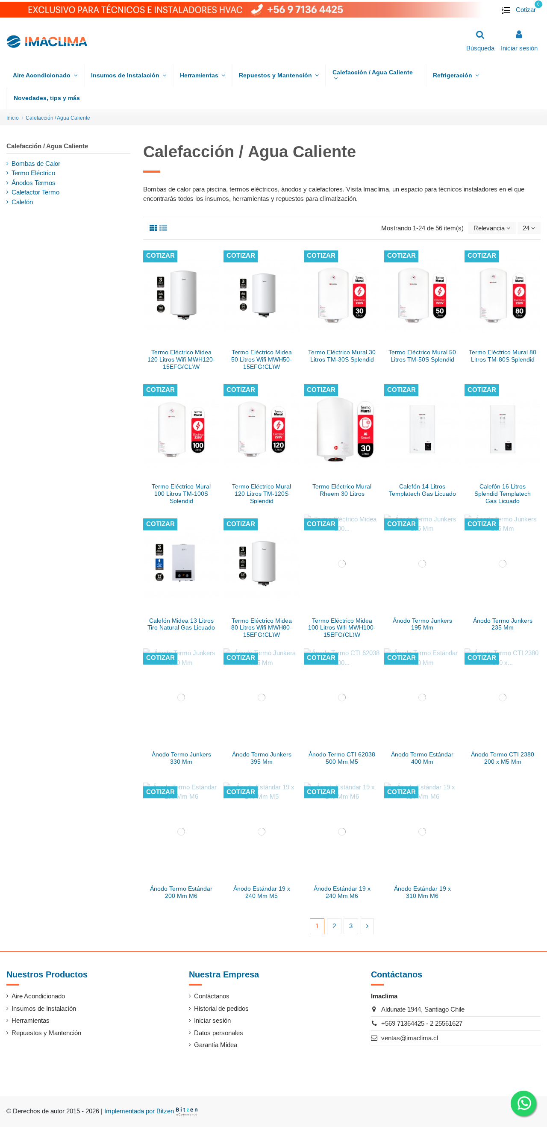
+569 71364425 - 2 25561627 (421, 1023)
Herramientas (31, 1020)
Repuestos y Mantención (46, 1032)
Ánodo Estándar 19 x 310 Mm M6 (422, 892)
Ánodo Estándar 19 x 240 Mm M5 (261, 892)
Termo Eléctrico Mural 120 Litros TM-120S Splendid (261, 493)
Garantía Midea (215, 1044)
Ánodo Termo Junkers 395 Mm (261, 758)
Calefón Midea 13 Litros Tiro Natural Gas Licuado (181, 624)
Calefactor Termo (35, 192)
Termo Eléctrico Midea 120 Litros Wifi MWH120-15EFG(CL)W (181, 359)
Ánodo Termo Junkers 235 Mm (502, 624)
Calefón (22, 202)
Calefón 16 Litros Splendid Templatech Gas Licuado (502, 493)
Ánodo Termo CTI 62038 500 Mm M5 (342, 758)
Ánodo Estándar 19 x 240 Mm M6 (342, 892)
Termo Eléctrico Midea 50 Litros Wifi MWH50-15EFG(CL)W (261, 359)
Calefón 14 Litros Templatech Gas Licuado (422, 490)
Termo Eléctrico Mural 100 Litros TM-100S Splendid (181, 493)
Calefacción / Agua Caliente (47, 146)
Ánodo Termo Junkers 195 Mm (422, 624)
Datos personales (218, 1032)
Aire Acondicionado (38, 996)
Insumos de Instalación (44, 1008)
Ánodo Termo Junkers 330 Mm (181, 758)
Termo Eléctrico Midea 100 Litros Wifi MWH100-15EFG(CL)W (342, 628)
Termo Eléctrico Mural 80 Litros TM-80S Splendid (502, 356)
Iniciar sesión (212, 1020)
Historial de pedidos (221, 1008)
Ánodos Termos (34, 182)
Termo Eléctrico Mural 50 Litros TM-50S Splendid (422, 356)
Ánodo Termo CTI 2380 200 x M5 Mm (502, 758)
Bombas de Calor (36, 163)
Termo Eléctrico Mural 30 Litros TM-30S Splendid (342, 356)
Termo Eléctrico (33, 173)
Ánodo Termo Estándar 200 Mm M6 (181, 892)
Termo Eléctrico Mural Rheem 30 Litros (341, 490)
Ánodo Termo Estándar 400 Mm (422, 758)
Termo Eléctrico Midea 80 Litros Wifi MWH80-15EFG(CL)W (261, 628)
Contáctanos (211, 996)
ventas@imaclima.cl (409, 1038)
